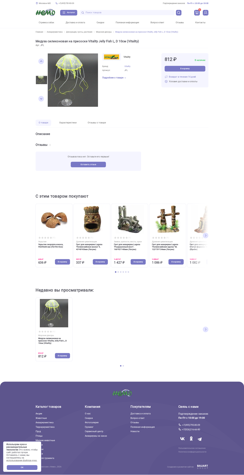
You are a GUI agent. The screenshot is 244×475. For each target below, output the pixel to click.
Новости (134, 431)
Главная (39, 32)
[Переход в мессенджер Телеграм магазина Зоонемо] (200, 442)
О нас (88, 413)
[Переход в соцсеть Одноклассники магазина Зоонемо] (191, 442)
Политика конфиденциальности (192, 452)
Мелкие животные (45, 440)
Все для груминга (45, 458)
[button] (41, 61)
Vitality (127, 66)
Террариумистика (45, 427)
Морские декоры (104, 32)
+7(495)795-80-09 (66, 3)
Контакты (200, 22)
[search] (179, 13)
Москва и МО (45, 3)
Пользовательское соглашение (192, 448)
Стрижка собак (46, 22)
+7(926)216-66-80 (191, 429)
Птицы (39, 436)
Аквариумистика (55, 32)
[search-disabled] (82, 12)
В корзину (185, 68)
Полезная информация (127, 22)
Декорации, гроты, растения (79, 32)
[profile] (205, 13)
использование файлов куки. (21, 460)
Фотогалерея (92, 422)
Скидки (100, 22)
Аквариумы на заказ (96, 436)
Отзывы (180, 22)
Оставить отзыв (88, 164)
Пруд (38, 431)
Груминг (89, 427)
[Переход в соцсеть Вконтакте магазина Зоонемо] (182, 442)
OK (22, 467)
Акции (39, 413)
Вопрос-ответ (157, 22)
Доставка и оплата (75, 22)
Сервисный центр (94, 431)
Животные (41, 418)
